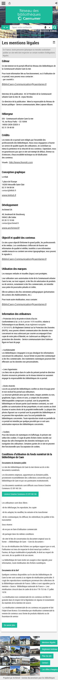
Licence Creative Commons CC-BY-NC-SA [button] (20, 494)
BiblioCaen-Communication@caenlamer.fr (24, 84)
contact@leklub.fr (9, 190)
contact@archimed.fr (10, 223)
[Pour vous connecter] (10, 3)
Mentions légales (48, 642)
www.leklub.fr (9, 195)
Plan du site (46, 655)
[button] (56, 3)
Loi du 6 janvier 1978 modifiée (30, 321)
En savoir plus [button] (9, 625)
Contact (45, 662)
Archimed (16, 677)
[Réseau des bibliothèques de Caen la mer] (20, 655)
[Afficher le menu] (3, 3)
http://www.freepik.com (21, 162)
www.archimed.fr (10, 228)
